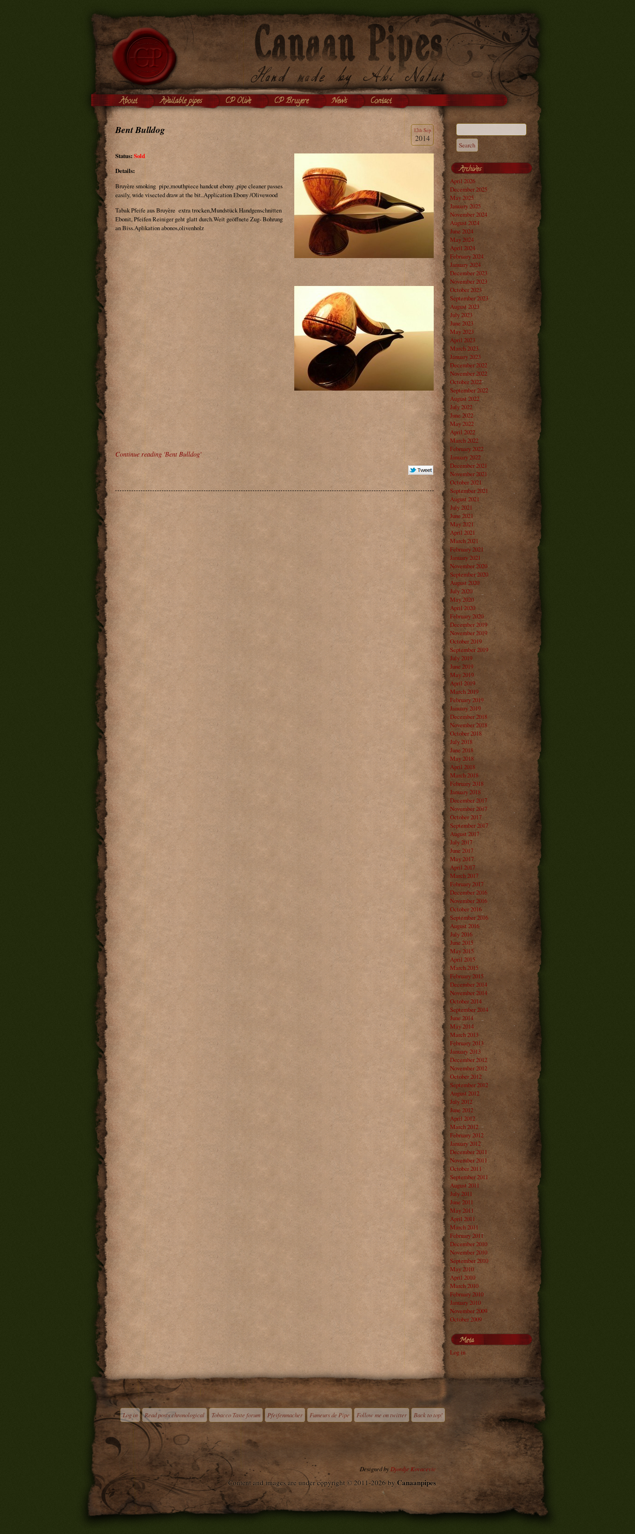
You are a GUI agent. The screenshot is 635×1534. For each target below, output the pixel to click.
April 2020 (462, 608)
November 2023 (468, 281)
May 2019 (462, 675)
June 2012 (461, 1110)
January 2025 (465, 206)
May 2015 (462, 951)
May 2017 (462, 859)
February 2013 (466, 1043)
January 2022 (465, 457)
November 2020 (468, 566)
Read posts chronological (175, 1415)
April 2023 (462, 340)
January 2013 (465, 1051)
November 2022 (468, 373)
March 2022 (464, 440)
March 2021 (464, 541)
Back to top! (428, 1415)
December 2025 (468, 189)
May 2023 (462, 331)
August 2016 (464, 926)
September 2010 (469, 1260)
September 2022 (469, 390)
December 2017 (468, 800)
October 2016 (466, 909)
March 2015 (464, 967)
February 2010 (466, 1294)
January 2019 (465, 708)
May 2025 (462, 197)
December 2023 (468, 273)
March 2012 (464, 1126)
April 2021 (462, 532)
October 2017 (466, 817)
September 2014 (469, 1009)
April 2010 (462, 1277)
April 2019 (462, 683)
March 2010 (464, 1286)
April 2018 (462, 767)
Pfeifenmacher (285, 1415)
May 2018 (462, 758)
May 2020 (462, 599)
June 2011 (461, 1202)
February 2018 (466, 783)
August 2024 (464, 223)
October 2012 (466, 1076)
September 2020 (469, 574)
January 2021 (465, 557)
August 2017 (464, 834)
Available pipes (181, 101)
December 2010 (468, 1244)
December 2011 (468, 1152)
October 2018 (466, 733)
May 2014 (462, 1026)
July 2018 (461, 741)
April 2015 (462, 959)
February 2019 (466, 700)
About (128, 101)
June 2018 (461, 750)
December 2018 (468, 716)
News (339, 101)
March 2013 (464, 1034)
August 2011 (464, 1185)
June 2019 (461, 666)
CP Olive (238, 101)
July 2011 (461, 1193)
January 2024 (465, 264)
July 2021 (461, 507)
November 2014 (468, 993)
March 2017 (464, 875)
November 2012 (468, 1068)
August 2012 (464, 1093)
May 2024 (462, 239)
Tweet (421, 470)
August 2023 (464, 306)
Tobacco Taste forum (236, 1415)
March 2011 (464, 1227)
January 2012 (465, 1143)
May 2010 (462, 1269)
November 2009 (468, 1311)
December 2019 (468, 624)
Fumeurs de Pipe (330, 1415)
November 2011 (468, 1160)
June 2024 (461, 231)
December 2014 (468, 984)
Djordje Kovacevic (413, 1469)
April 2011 (462, 1219)
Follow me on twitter (382, 1415)
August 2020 (464, 582)
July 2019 (461, 658)
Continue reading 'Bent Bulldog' (158, 454)
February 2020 (466, 616)
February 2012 (466, 1135)
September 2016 (469, 917)
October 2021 (466, 482)
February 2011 (466, 1235)
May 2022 (462, 423)
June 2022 (461, 415)
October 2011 (466, 1168)
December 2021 (468, 465)
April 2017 (462, 867)
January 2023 (465, 356)
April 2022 (462, 432)
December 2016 (468, 892)
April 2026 (462, 181)
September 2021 (469, 490)
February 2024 (466, 256)
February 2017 (466, 884)
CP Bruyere (291, 101)
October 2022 (466, 382)
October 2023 (466, 290)
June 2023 (461, 323)
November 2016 (468, 900)
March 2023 (464, 348)
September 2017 (469, 825)
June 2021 (461, 515)
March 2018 (464, 775)
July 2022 (461, 407)
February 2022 (466, 449)
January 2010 (465, 1302)
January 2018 (465, 792)
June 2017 (461, 850)
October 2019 (466, 641)
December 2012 (468, 1060)
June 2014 (461, 1018)
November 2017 (468, 808)
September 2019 (469, 649)
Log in (457, 1352)
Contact (380, 101)
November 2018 (468, 725)
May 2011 (462, 1210)
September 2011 (469, 1177)
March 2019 (464, 691)
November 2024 (468, 214)
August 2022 (464, 398)
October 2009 (466, 1319)
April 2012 (462, 1118)
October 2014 (466, 1001)
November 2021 (468, 474)
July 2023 (461, 315)
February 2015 (466, 976)
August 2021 (464, 499)
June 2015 (461, 942)
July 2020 (461, 591)
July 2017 (461, 842)
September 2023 (469, 298)
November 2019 (468, 633)
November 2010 (468, 1252)
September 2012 (469, 1085)
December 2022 (468, 365)
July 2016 (461, 934)
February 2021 (466, 549)
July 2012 (461, 1101)
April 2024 (462, 248)
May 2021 (462, 524)
